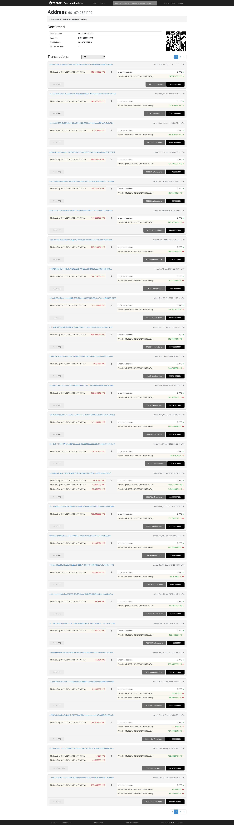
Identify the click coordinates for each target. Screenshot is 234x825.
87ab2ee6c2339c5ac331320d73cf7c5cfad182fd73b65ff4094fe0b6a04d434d (81, 594)
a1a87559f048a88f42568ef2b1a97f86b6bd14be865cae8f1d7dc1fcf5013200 (80, 240)
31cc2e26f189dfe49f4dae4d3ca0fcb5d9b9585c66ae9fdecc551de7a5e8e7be (81, 123)
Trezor (166, 3)
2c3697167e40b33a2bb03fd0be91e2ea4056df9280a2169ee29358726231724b (82, 623)
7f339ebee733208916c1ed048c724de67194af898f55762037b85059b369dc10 (82, 507)
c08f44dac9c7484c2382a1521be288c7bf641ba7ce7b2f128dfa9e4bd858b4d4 (81, 748)
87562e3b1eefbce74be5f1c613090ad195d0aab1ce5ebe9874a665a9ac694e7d (81, 715)
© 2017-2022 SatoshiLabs (60, 822)
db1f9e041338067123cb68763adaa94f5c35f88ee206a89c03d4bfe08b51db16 (82, 444)
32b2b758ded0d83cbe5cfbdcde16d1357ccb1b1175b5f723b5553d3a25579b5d (82, 415)
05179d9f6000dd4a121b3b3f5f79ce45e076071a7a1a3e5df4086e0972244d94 (81, 181)
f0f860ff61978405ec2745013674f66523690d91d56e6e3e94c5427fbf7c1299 (81, 356)
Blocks (95, 3)
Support (180, 3)
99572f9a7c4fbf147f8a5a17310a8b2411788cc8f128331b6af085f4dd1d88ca (80, 269)
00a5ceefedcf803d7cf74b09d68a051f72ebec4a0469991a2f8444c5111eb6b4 (81, 652)
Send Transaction (132, 822)
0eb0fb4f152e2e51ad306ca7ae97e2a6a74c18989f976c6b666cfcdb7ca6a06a (81, 65)
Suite (173, 3)
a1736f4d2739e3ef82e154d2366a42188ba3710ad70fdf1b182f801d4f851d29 (80, 327)
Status (102, 3)
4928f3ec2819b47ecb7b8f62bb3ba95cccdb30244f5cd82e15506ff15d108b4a (81, 778)
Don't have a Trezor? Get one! (172, 822)
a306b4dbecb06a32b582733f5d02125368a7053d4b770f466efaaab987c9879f (82, 152)
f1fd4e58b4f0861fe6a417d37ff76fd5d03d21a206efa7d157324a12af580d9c (80, 536)
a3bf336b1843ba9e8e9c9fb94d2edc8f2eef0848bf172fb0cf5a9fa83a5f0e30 (81, 210)
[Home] (55, 3)
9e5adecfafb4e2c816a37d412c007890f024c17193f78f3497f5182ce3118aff (80, 473)
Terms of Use (98, 822)
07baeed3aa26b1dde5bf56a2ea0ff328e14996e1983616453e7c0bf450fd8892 (81, 565)
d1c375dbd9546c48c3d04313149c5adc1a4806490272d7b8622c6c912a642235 (82, 94)
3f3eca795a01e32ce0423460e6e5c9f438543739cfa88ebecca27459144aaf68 (81, 682)
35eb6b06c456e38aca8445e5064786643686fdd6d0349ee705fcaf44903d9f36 (82, 298)
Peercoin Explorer (74, 3)
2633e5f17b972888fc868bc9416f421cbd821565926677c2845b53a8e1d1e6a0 (81, 386)
